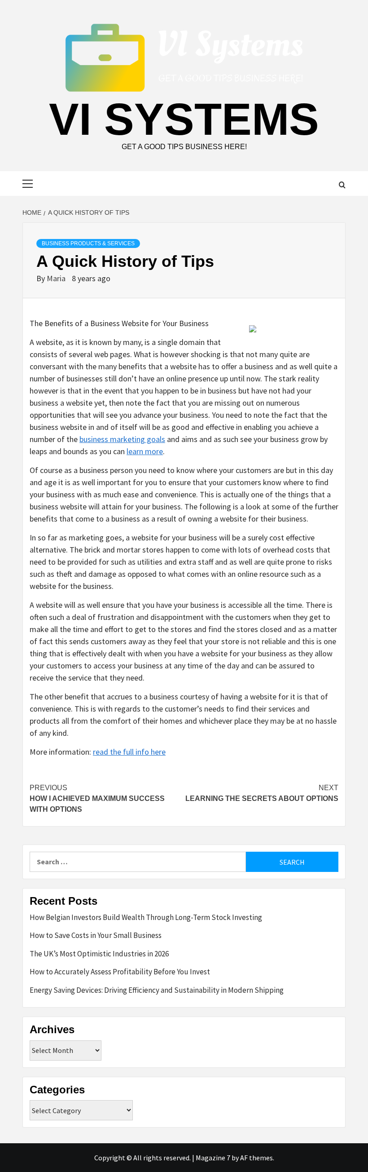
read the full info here (129, 752)
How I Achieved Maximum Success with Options (97, 798)
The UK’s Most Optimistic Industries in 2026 (99, 954)
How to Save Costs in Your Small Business (96, 935)
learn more (145, 451)
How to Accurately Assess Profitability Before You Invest (120, 972)
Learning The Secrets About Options (261, 793)
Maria (57, 278)
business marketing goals (122, 439)
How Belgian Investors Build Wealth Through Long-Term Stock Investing (146, 917)
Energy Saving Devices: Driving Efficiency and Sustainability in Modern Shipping (157, 990)
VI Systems (184, 119)
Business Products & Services (88, 243)
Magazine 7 (213, 1157)
